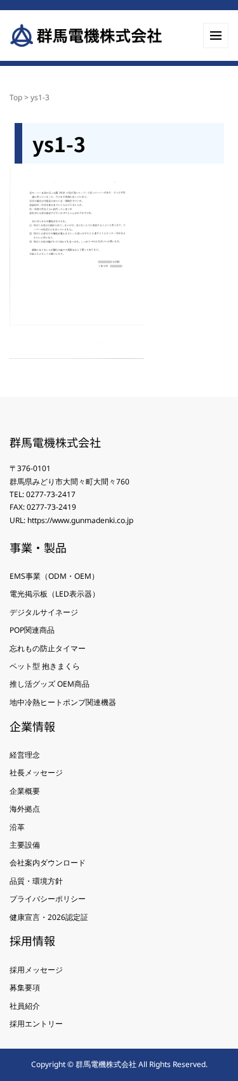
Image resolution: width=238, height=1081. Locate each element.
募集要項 (25, 987)
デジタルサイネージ (44, 612)
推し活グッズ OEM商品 (49, 683)
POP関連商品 (32, 630)
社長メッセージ (36, 772)
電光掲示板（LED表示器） (55, 593)
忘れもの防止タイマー (48, 648)
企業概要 (25, 791)
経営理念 (25, 754)
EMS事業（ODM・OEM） (54, 576)
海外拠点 (25, 808)
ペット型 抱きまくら (45, 666)
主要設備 (25, 844)
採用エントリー (36, 1023)
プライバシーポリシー (48, 898)
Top (16, 97)
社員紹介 (25, 1005)
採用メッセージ (36, 969)
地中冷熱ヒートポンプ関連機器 (63, 702)
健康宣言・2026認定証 (49, 917)
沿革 (17, 827)
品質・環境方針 (36, 881)
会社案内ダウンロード (48, 862)
